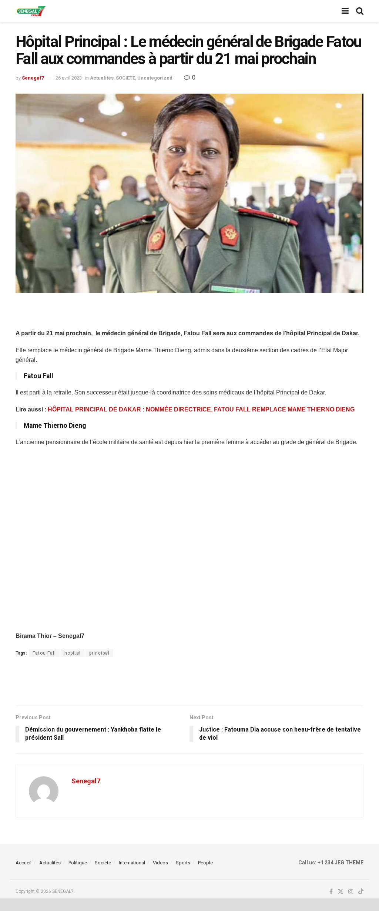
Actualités (102, 78)
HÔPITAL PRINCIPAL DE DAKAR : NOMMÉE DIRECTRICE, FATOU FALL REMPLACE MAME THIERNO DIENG (201, 409)
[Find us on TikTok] (360, 892)
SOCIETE (125, 78)
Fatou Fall (44, 653)
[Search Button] (359, 11)
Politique (77, 862)
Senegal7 (33, 78)
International (132, 862)
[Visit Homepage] (31, 11)
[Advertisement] (189, 315)
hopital (72, 653)
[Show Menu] (345, 11)
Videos (160, 862)
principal (99, 653)
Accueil (23, 862)
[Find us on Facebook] (331, 891)
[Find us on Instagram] (350, 891)
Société (103, 862)
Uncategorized (154, 78)
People (205, 862)
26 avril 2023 (69, 78)
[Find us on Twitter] (340, 891)
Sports (183, 862)
